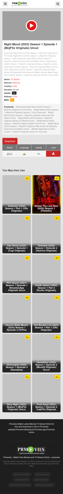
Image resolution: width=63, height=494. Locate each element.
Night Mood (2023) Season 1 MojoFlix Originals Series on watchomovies (28, 119)
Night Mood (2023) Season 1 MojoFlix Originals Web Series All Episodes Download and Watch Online (31, 126)
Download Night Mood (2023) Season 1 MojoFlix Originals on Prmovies (28, 108)
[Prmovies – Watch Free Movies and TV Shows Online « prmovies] (19, 4)
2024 (15, 96)
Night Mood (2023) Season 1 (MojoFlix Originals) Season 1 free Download (31, 111)
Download (10, 141)
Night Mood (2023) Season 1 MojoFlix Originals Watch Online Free (29, 122)
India (15, 86)
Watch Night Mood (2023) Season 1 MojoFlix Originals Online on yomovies (29, 130)
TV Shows (15, 79)
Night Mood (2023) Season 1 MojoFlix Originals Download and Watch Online (29, 115)
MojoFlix (16, 82)
